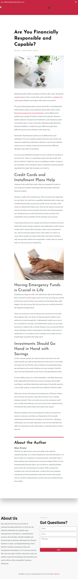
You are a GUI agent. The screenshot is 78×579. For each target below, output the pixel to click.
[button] (75, 1)
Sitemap (57, 574)
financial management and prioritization (29, 113)
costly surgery (31, 298)
